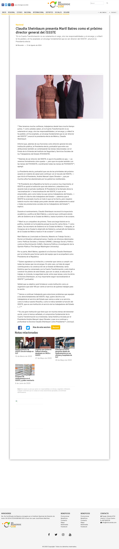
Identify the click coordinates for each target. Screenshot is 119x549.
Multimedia (64, 524)
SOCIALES (58, 12)
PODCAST (113, 12)
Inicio (4, 12)
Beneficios (64, 518)
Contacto (64, 520)
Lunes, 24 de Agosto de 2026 (21, 5)
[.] (17, 401)
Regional (11, 12)
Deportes (49, 12)
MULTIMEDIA (103, 12)
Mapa (62, 522)
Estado (19, 12)
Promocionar (65, 516)
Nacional (27, 12)
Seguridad (67, 12)
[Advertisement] (59, 60)
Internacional (38, 12)
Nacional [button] (56, 327)
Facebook (64, 527)
